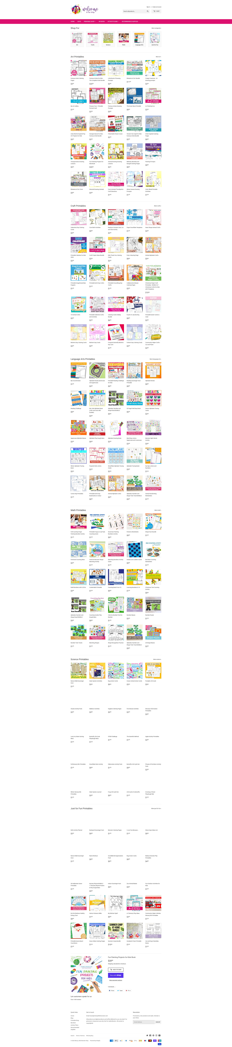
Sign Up (158, 1022)
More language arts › (155, 359)
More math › (158, 510)
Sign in (148, 7)
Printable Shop (89, 21)
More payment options (115, 980)
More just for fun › (156, 808)
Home (73, 21)
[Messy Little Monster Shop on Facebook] (150, 1035)
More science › (157, 659)
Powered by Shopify (95, 1040)
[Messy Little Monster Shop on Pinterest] (153, 1035)
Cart (158, 11)
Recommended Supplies (130, 21)
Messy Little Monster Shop (81, 1040)
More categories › (156, 28)
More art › (158, 56)
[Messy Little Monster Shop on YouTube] (159, 1035)
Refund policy (89, 1035)
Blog (79, 21)
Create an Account (156, 7)
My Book (102, 21)
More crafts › (157, 206)
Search (72, 1035)
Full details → (112, 986)
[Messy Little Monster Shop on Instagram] (156, 1035)
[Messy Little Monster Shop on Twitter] (147, 1035)
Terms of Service (80, 1035)
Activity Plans (113, 21)
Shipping (110, 964)
